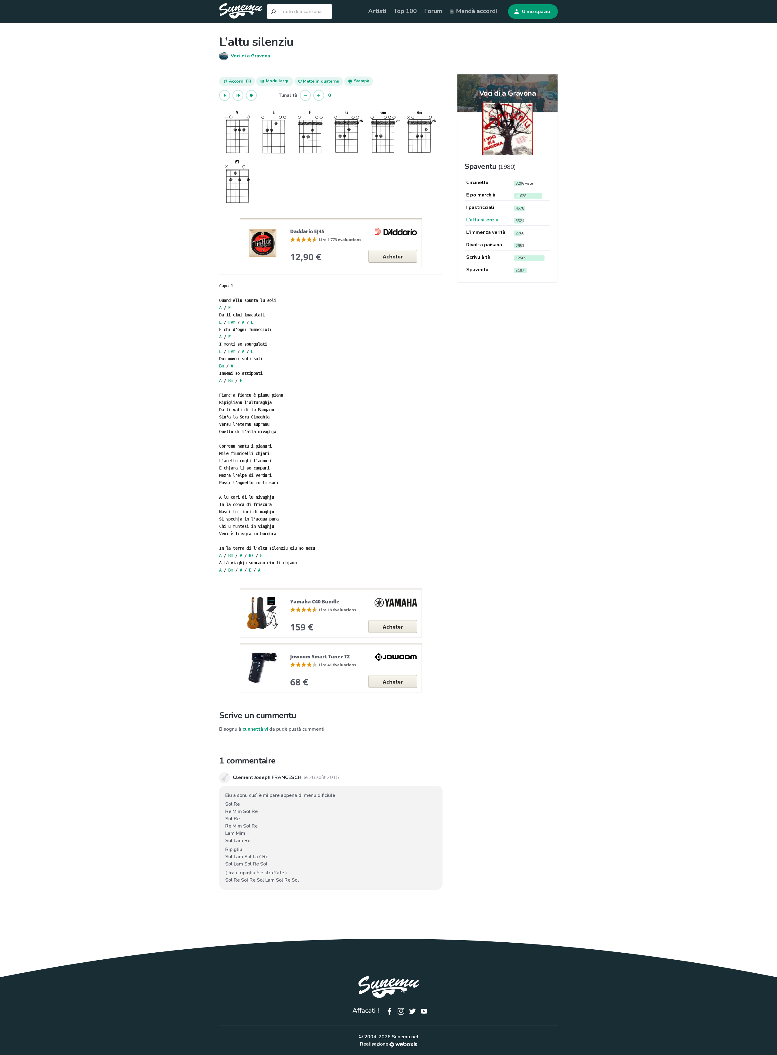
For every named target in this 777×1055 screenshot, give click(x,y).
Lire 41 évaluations (337, 664)
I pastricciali (480, 207)
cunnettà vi (255, 729)
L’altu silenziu (482, 220)
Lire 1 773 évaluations (340, 239)
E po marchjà (480, 195)
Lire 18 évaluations (337, 610)
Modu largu (277, 81)
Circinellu (477, 182)
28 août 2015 (324, 777)
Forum (433, 11)
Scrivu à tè (478, 257)
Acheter (393, 256)
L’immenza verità (485, 232)
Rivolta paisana (484, 244)
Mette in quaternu (320, 81)
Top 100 (405, 11)
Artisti (377, 11)
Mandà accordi (475, 11)
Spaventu (477, 269)
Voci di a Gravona (507, 93)
